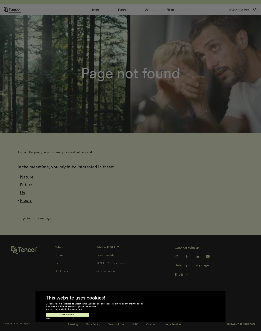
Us (22, 193)
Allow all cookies (67, 315)
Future (26, 185)
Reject (48, 318)
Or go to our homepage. (35, 219)
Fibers (26, 200)
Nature (27, 177)
